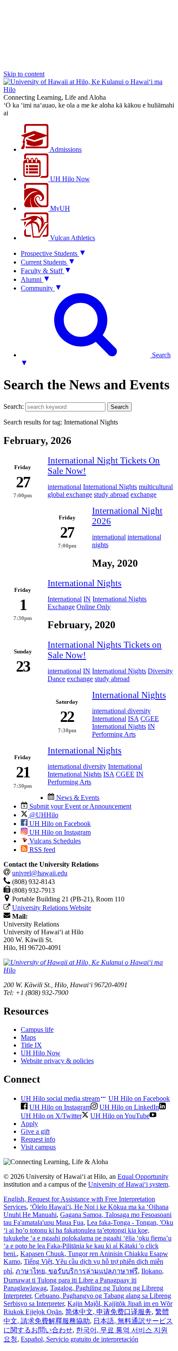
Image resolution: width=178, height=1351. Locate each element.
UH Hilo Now (69, 179)
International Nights (110, 486)
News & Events (76, 797)
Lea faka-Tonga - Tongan (88, 1238)
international (64, 486)
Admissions (65, 149)
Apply (29, 1123)
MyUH (59, 208)
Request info (38, 1139)
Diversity (160, 671)
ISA (133, 718)
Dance (56, 678)
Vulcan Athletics (71, 237)
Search (119, 407)
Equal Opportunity (143, 1176)
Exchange (61, 606)
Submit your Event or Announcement (79, 806)
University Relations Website (51, 907)
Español (79, 1339)
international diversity (121, 711)
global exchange (70, 494)
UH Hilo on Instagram (59, 832)
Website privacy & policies (57, 1060)
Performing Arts (114, 734)
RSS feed (41, 849)
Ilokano (83, 1279)
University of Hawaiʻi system (128, 1184)
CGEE (149, 718)
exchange (143, 494)
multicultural (156, 486)
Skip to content (23, 74)
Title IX (31, 1045)
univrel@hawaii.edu (39, 873)
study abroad (111, 494)
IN (87, 599)
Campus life (37, 1029)
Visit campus (38, 1147)
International (65, 599)
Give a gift (35, 1131)
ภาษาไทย (77, 1271)
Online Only (93, 606)
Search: (13, 406)
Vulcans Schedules (54, 841)
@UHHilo (43, 815)
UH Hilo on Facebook (59, 823)
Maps (28, 1037)
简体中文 (108, 1311)
